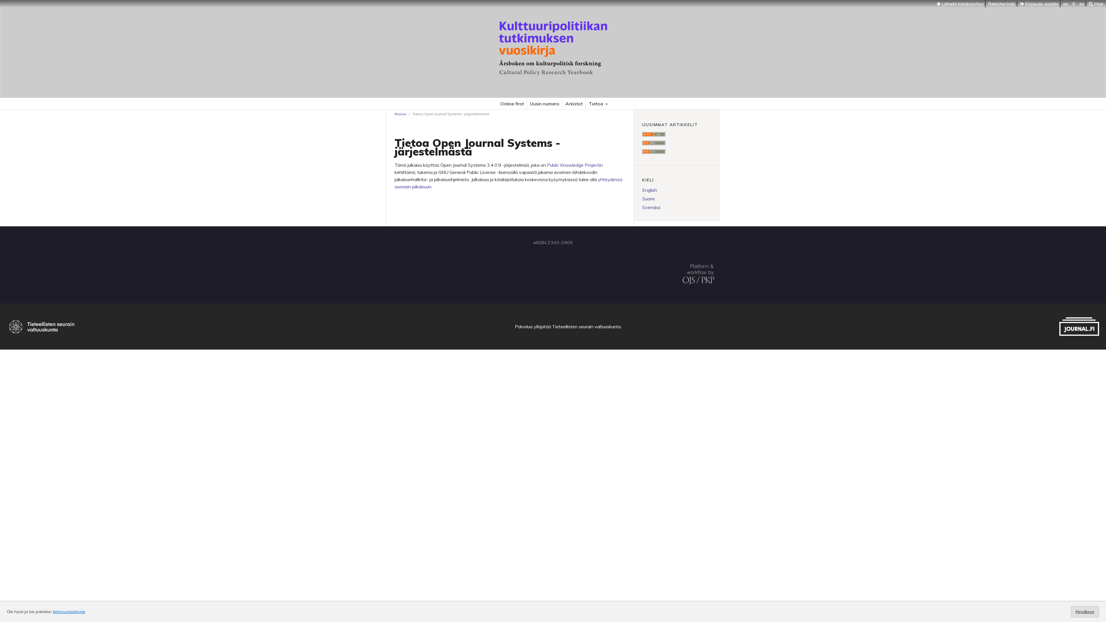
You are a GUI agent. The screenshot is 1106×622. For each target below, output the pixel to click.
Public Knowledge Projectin (575, 165)
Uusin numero (544, 104)
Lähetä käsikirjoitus (962, 4)
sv (1081, 4)
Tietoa (596, 104)
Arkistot (574, 104)
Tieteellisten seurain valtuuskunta (586, 326)
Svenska (651, 207)
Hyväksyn (1085, 611)
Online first (512, 104)
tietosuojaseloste (69, 611)
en (1065, 4)
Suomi (648, 199)
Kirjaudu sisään (1041, 4)
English (649, 190)
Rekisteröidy (1001, 4)
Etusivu (400, 114)
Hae (1098, 4)
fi (1073, 4)
